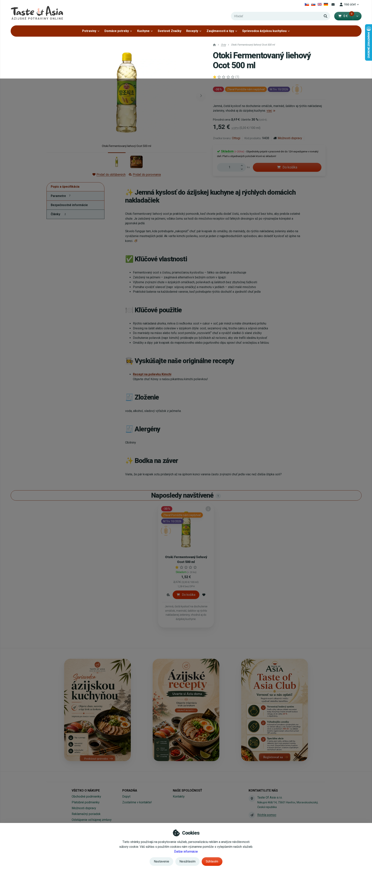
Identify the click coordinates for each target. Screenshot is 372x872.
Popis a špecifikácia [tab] (65, 187)
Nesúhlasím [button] (187, 861)
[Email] (333, 4)
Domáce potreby (116, 31)
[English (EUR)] (319, 4)
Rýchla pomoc (266, 815)
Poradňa (129, 790)
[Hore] (243, 165)
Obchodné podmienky (86, 796)
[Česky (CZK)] (307, 4)
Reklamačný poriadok (86, 814)
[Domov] (37, 12)
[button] (357, 16)
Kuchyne (143, 31)
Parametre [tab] (60, 196)
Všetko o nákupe (86, 790)
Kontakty (179, 796)
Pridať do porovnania (147, 174)
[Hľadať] (325, 16)
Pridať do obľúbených (111, 174)
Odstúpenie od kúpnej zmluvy (92, 820)
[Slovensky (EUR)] (313, 4)
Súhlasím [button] (212, 861)
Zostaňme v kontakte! (137, 802)
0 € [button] (348, 16)
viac (269, 110)
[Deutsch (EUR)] (326, 4)
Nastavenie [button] (161, 861)
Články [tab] (58, 214)
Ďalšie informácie (186, 851)
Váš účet (350, 4)
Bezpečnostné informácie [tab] (69, 205)
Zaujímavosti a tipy (220, 31)
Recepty (192, 31)
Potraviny (89, 31)
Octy (223, 44)
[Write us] (252, 815)
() (237, 77)
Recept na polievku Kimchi (152, 374)
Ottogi (236, 138)
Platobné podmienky (86, 802)
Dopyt (126, 796)
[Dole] (243, 169)
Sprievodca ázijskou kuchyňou (264, 31)
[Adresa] (252, 798)
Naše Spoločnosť (187, 790)
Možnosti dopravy (290, 138)
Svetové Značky (169, 31)
